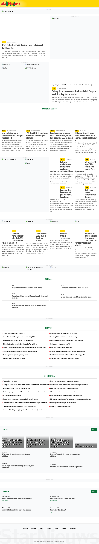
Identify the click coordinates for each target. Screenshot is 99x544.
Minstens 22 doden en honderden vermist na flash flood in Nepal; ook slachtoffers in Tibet (24, 347)
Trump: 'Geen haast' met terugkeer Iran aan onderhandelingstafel (19, 337)
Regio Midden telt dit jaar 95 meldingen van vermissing (63, 333)
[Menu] (95, 3)
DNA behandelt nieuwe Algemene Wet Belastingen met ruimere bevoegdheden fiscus (70, 399)
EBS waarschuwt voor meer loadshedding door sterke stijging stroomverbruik (69, 385)
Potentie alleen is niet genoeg (10, 381)
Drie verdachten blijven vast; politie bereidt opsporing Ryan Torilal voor (20, 344)
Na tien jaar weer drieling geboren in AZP (60, 344)
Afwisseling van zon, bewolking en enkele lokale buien (63, 403)
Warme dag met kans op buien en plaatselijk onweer (15, 355)
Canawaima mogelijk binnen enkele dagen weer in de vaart (64, 358)
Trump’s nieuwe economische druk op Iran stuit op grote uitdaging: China (67, 355)
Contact (73, 528)
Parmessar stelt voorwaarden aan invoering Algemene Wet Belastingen (67, 351)
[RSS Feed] (62, 534)
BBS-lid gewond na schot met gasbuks (12, 395)
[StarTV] (93, 4)
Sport (41, 528)
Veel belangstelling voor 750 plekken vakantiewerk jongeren (64, 337)
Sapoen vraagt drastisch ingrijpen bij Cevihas (14, 358)
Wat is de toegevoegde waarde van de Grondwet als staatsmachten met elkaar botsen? (24, 392)
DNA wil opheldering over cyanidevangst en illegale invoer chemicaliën (20, 351)
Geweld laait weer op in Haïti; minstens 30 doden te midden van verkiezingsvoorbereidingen (25, 403)
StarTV (49, 528)
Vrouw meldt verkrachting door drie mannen (61, 347)
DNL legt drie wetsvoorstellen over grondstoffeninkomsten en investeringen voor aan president (26, 385)
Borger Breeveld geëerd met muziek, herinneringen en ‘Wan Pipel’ (66, 395)
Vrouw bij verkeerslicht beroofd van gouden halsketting (16, 388)
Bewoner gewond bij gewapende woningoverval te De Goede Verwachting (20, 399)
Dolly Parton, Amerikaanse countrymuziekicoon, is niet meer (65, 381)
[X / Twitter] (49, 534)
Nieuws (25, 528)
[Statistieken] (98, 542)
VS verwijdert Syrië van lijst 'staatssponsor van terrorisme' (64, 388)
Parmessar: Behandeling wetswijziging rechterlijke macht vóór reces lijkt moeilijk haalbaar (25, 410)
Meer (94, 429)
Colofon (64, 528)
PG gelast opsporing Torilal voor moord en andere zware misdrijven (66, 340)
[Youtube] (42, 534)
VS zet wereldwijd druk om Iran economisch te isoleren (63, 392)
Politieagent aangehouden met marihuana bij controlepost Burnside (19, 406)
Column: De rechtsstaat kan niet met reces (60, 406)
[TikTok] (56, 534)
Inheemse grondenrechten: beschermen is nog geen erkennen (18, 340)
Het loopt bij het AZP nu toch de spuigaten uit (14, 333)
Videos (56, 528)
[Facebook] (36, 534)
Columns (33, 528)
